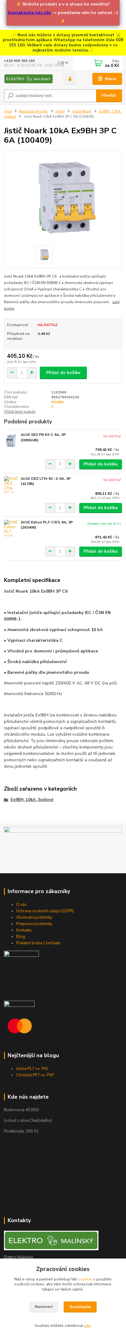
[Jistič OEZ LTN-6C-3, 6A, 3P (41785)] (11, 484)
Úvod (8, 111)
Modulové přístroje (33, 111)
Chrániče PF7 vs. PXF (35, 1075)
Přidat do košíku (63, 372)
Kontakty (24, 930)
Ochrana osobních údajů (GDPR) (45, 911)
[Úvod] (28, 79)
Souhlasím (80, 1307)
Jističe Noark (81, 111)
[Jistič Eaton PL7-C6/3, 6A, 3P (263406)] (11, 528)
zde (87, 1325)
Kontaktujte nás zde (29, 13)
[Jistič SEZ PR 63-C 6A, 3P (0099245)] (11, 440)
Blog (20, 936)
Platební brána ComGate (38, 943)
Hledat (109, 95)
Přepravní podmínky (34, 924)
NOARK (57, 402)
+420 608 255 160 (19, 61)
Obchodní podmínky (34, 917)
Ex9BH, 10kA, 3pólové (32, 799)
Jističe (60, 111)
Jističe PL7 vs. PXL (32, 1069)
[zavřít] (118, 36)
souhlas (85, 1279)
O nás (21, 904)
